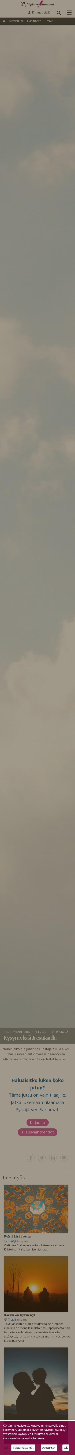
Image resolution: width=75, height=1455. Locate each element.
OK (66, 1448)
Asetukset (48, 1448)
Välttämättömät (23, 1448)
